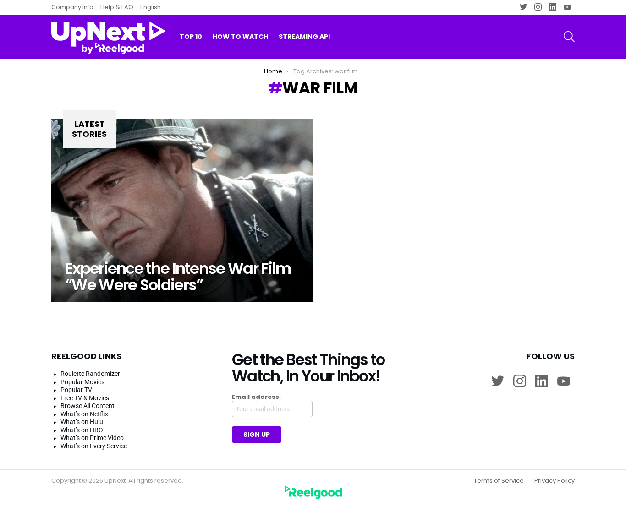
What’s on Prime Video (92, 437)
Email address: (256, 397)
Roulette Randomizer (90, 373)
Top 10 (191, 36)
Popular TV (76, 389)
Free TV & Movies (84, 398)
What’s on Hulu (81, 421)
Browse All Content (87, 405)
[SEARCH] (569, 36)
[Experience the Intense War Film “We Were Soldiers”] (182, 210)
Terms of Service (499, 480)
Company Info (72, 7)
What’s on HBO (81, 430)
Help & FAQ (116, 7)
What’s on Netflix (84, 414)
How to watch (240, 36)
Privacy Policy (554, 480)
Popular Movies (82, 382)
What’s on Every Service (93, 446)
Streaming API (304, 36)
